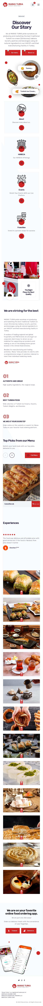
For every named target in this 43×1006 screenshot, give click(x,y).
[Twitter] (19, 980)
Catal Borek (9, 504)
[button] (5, 455)
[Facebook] (24, 980)
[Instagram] (21, 980)
